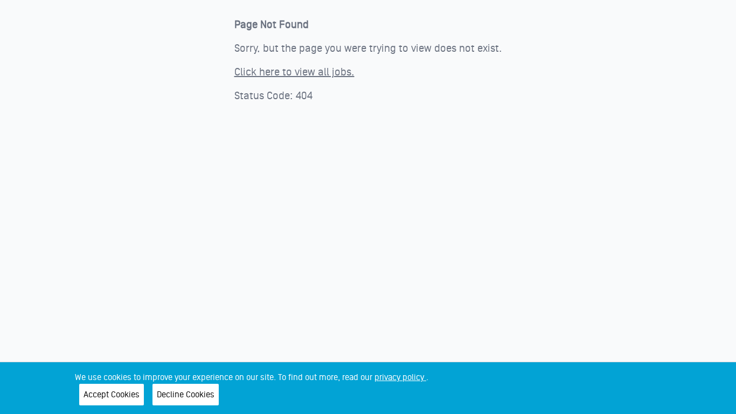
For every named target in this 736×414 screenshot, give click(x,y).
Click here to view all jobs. (294, 72)
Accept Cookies (112, 394)
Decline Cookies (185, 394)
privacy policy (400, 377)
